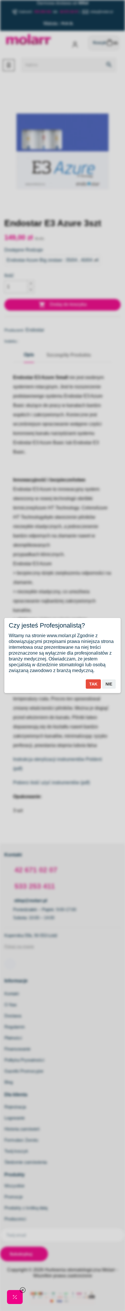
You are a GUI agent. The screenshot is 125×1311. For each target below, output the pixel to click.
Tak (93, 684)
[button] (15, 1297)
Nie (109, 684)
